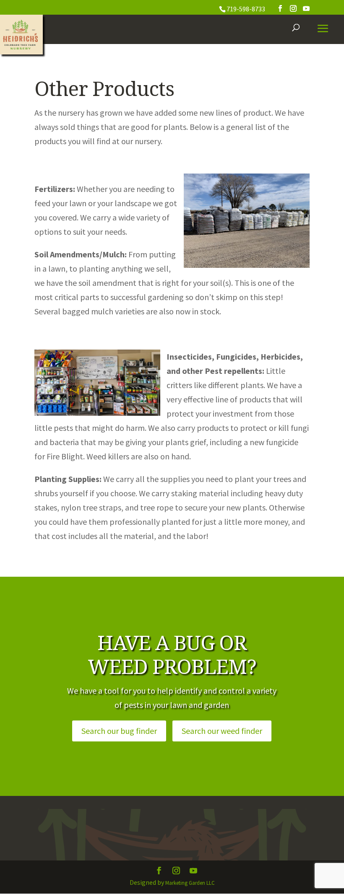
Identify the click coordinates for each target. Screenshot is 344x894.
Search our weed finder (222, 731)
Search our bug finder (119, 731)
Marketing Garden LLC (190, 882)
